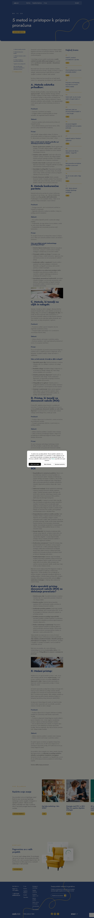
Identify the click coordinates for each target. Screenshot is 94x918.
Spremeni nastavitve (60, 464)
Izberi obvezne (47, 464)
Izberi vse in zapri (35, 464)
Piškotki (53, 459)
